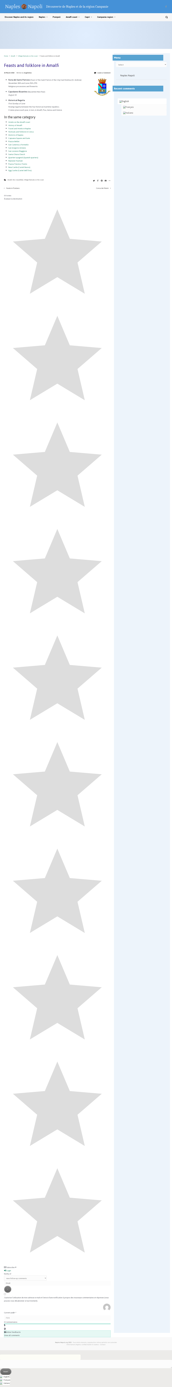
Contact (102, 1345)
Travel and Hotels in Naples (19, 128)
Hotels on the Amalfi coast (19, 122)
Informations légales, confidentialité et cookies (83, 1345)
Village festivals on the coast (28, 56)
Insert (5, 1371)
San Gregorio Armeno (17, 148)
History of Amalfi (15, 125)
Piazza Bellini (13, 141)
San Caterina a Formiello (18, 145)
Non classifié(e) (18, 179)
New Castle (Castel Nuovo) (19, 167)
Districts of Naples (15, 135)
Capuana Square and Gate (19, 138)
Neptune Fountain (15, 161)
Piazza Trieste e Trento (17, 164)
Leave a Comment (104, 72)
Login (8, 1270)
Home (6, 56)
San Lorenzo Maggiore (17, 151)
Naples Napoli (127, 75)
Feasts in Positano (13, 188)
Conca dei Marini (102, 188)
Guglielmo (28, 72)
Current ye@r (10, 1312)
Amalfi (13, 56)
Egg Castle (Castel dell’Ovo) (20, 170)
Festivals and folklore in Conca (21, 132)
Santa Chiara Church (16, 154)
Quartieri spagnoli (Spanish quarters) (23, 157)
